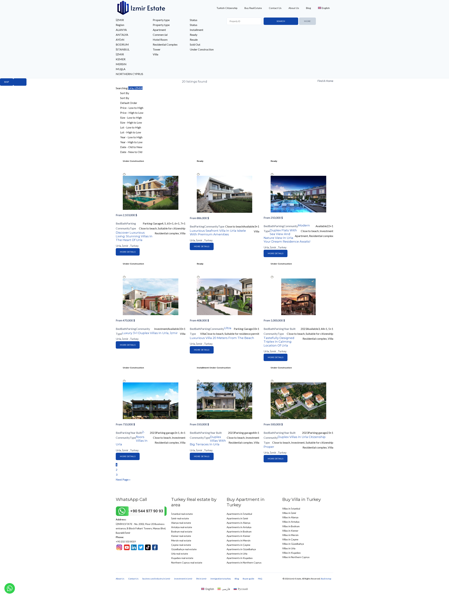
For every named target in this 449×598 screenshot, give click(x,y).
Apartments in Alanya (238, 522)
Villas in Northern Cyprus (296, 557)
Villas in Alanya (290, 517)
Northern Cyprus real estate (186, 562)
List (20, 82)
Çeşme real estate (181, 544)
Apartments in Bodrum (239, 531)
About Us (294, 7)
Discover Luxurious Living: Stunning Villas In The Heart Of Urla (134, 236)
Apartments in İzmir (237, 518)
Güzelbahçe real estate (184, 549)
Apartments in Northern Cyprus (244, 562)
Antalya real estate (181, 527)
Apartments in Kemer (238, 535)
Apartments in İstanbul (239, 513)
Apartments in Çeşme (238, 544)
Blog (308, 7)
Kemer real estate (181, 535)
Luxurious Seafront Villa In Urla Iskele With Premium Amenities (218, 232)
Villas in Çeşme (290, 539)
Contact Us (275, 7)
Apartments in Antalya (239, 527)
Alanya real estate (181, 522)
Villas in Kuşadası (291, 552)
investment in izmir (183, 578)
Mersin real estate (181, 540)
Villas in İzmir (289, 512)
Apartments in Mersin (238, 540)
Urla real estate (179, 553)
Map (6, 82)
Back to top (326, 578)
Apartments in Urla (237, 553)
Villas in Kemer (290, 530)
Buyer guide (248, 578)
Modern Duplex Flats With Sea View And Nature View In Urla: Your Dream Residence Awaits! (287, 233)
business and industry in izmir (156, 578)
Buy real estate (253, 7)
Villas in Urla (288, 548)
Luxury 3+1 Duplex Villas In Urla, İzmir (150, 333)
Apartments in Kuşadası (240, 557)
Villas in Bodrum (291, 526)
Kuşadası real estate (182, 557)
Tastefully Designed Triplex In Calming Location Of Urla (279, 341)
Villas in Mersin (290, 535)
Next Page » (123, 479)
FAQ (260, 578)
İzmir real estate (180, 518)
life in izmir (201, 578)
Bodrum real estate (181, 531)
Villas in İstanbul (291, 508)
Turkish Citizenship (226, 7)
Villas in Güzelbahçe (293, 543)
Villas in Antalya (290, 521)
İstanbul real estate (182, 513)
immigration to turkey (220, 578)
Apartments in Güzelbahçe (241, 549)
